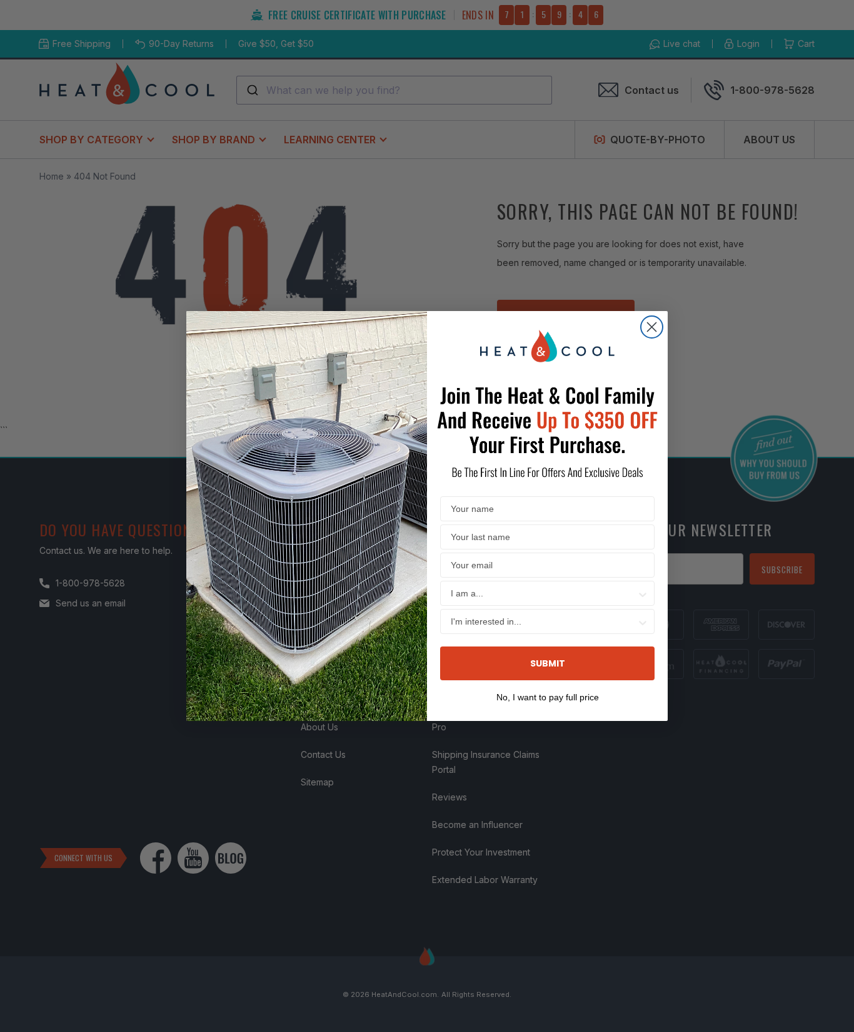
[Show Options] (642, 593)
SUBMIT (547, 663)
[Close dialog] (652, 327)
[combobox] (543, 593)
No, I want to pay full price (547, 696)
